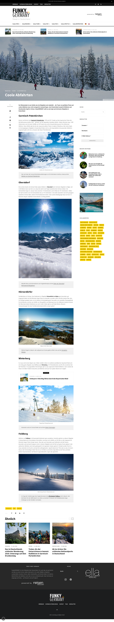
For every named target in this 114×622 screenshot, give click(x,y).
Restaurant (84, 246)
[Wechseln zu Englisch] (89, 24)
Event (95, 227)
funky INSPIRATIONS (78, 24)
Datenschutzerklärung (26, 4)
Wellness (98, 257)
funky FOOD (55, 24)
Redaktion (7, 90)
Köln (93, 235)
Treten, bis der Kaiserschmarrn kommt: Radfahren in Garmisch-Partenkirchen (58, 32)
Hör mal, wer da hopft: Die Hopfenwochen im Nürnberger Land (96, 165)
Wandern (14, 29)
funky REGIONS (26, 24)
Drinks (89, 227)
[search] (103, 112)
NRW (89, 243)
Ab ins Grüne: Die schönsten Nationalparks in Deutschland (95, 32)
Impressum (15, 4)
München (100, 238)
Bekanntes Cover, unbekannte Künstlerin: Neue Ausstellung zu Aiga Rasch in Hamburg (96, 155)
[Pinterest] (98, 4)
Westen (83, 259)
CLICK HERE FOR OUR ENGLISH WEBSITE (57, 1)
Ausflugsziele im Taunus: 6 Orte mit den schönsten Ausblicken (97, 184)
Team (41, 4)
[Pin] (15, 513)
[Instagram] (95, 4)
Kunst (88, 235)
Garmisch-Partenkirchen (37, 120)
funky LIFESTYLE (65, 24)
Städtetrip (96, 254)
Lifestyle (99, 235)
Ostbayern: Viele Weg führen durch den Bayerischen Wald (49, 379)
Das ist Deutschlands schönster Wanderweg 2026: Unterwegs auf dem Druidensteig (23, 32)
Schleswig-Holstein (86, 251)
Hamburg (94, 230)
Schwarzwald (98, 251)
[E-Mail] (10, 128)
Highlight (9, 508)
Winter (19, 508)
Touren (14, 90)
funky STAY (46, 24)
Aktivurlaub (84, 222)
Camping (83, 227)
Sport (89, 254)
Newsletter (47, 4)
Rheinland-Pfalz (94, 246)
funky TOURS (36, 24)
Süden (102, 254)
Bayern (49, 29)
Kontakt (36, 4)
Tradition (83, 257)
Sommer (83, 254)
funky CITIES (16, 24)
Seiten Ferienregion (50, 427)
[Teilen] (10, 117)
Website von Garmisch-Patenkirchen (30, 176)
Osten (93, 243)
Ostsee (99, 243)
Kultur (83, 235)
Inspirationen (87, 29)
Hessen (100, 230)
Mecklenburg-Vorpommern (88, 238)
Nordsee (83, 243)
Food (88, 230)
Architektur (93, 222)
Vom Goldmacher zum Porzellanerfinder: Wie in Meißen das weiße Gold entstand (95, 175)
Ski (14, 508)
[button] (3, 618)
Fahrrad (101, 227)
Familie (83, 230)
